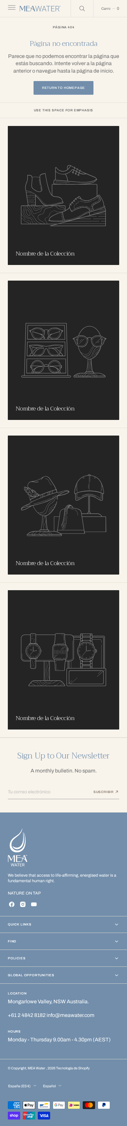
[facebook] (12, 904)
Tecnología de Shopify (73, 1068)
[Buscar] (82, 8)
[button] (11, 8)
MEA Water (37, 1068)
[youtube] (34, 904)
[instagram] (23, 904)
